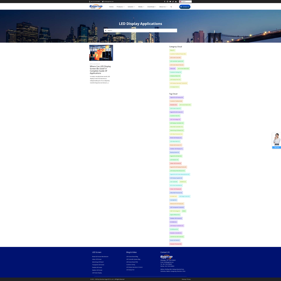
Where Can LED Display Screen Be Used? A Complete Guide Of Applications (100, 70)
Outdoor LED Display (176, 148)
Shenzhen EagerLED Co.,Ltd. (107, 279)
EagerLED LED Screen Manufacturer (179, 174)
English (183, 1)
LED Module (174, 159)
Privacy (189, 279)
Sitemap (184, 279)
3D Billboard (174, 229)
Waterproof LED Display (176, 203)
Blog (172, 50)
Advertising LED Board (176, 130)
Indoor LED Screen (175, 163)
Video (172, 68)
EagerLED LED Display (176, 97)
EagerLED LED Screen (176, 112)
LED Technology (175, 119)
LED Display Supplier (176, 178)
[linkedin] (176, 1)
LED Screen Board (95, 64)
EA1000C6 (173, 222)
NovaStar (173, 104)
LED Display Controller (176, 123)
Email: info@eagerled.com (167, 262)
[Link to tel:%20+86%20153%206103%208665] (89, 1)
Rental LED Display (175, 137)
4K (184, 211)
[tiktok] (173, 1)
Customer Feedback (176, 101)
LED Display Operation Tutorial (178, 83)
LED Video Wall (175, 141)
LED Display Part (175, 79)
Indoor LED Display (175, 189)
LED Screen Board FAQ (176, 65)
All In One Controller (176, 185)
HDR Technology (175, 211)
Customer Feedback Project (178, 54)
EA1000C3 (173, 196)
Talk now (276, 147)
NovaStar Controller (175, 233)
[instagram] (167, 1)
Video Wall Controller (176, 126)
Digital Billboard (175, 214)
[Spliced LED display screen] (101, 45)
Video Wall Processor (176, 192)
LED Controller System (176, 61)
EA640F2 (183, 181)
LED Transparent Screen (177, 207)
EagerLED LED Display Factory (178, 167)
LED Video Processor (176, 134)
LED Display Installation (176, 225)
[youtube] (170, 1)
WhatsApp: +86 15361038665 (168, 260)
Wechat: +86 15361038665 (167, 266)
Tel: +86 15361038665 (166, 264)
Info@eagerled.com (108, 1)
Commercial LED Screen (176, 236)
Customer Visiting (175, 72)
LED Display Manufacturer (177, 170)
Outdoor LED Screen (176, 218)
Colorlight (173, 200)
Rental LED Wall (174, 240)
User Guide (173, 181)
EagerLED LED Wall (175, 156)
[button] (171, 7)
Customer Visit (174, 115)
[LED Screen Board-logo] (96, 5)
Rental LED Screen (175, 145)
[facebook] (164, 1)
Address (162, 269)
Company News (175, 76)
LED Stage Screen (184, 196)
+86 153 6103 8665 (95, 1)
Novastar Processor (175, 244)
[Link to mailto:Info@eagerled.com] (102, 1)
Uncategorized (174, 87)
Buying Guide (174, 152)
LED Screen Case (175, 57)
